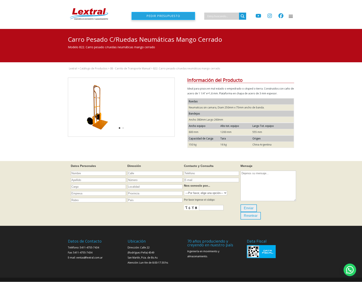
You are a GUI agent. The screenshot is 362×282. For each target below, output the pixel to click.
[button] (350, 270)
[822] (97, 136)
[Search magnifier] (242, 16)
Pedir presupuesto (163, 16)
